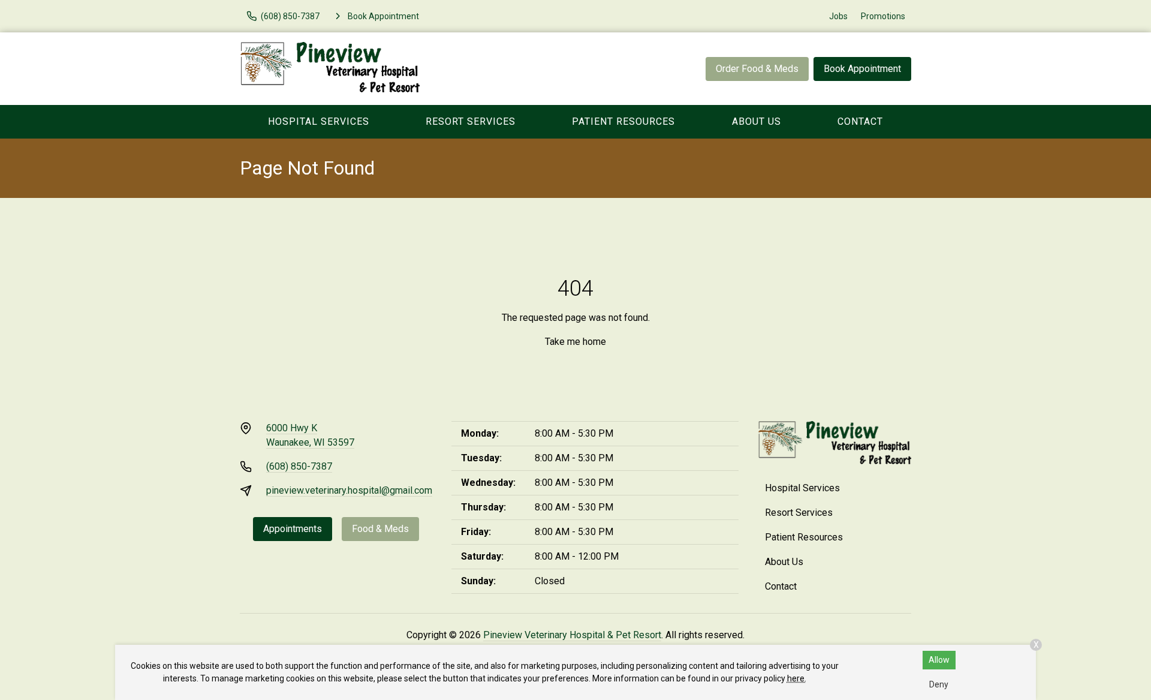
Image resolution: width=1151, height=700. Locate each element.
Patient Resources (623, 121)
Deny (938, 684)
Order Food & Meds (757, 68)
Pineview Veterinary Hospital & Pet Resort (572, 635)
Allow (939, 660)
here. (796, 678)
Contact (860, 121)
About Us (756, 121)
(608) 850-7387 (299, 466)
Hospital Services (318, 121)
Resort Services (471, 121)
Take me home (575, 341)
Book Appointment (862, 68)
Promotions (883, 16)
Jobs (838, 16)
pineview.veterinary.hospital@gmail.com (349, 490)
